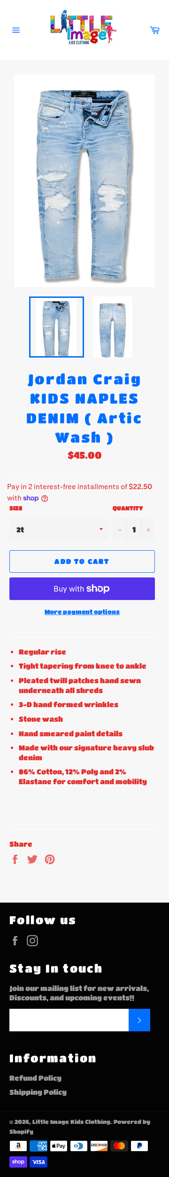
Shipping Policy (38, 1092)
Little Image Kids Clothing (71, 1121)
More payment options (82, 611)
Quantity (128, 508)
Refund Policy (35, 1078)
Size (15, 508)
